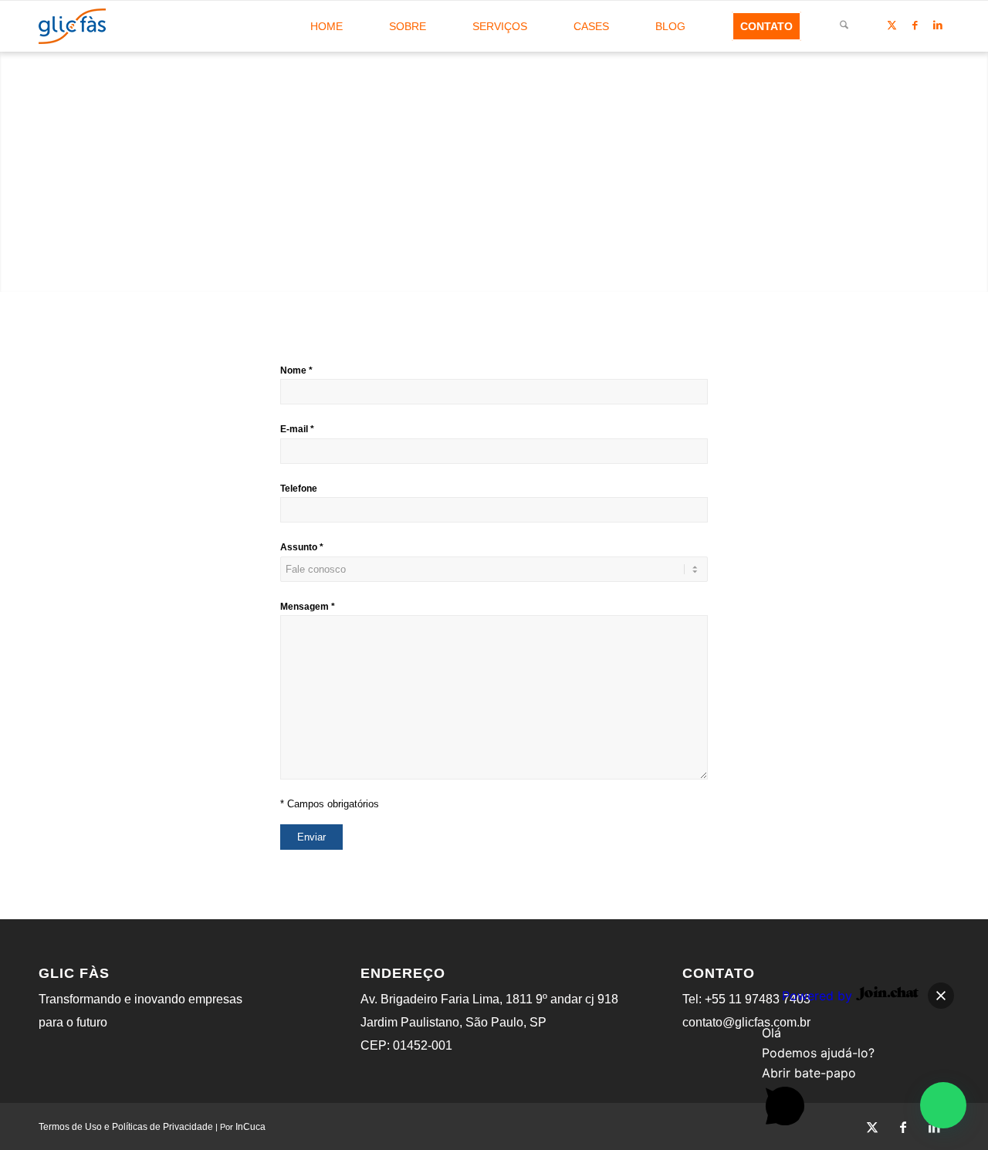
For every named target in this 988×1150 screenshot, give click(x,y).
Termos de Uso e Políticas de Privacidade (126, 1126)
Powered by (819, 995)
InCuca (250, 1126)
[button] (943, 1105)
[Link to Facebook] (914, 25)
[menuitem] (326, 26)
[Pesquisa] (844, 26)
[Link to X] (891, 25)
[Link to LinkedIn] (937, 25)
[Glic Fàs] (72, 26)
